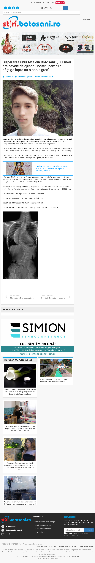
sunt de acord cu (76, 534)
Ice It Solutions (41, 532)
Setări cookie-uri (73, 556)
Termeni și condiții (22, 556)
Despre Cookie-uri (58, 556)
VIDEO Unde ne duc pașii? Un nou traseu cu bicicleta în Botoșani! (53, 380)
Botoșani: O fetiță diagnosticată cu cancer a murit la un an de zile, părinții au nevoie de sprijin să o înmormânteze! (20, 392)
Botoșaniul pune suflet (45, 77)
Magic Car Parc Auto (43, 525)
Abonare (89, 530)
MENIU (88, 19)
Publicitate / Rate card (68, 546)
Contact (54, 546)
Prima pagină (44, 546)
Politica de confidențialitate (76, 534)
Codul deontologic (86, 546)
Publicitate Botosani (43, 529)
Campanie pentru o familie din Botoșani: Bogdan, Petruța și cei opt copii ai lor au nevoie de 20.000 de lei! (20, 429)
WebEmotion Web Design (45, 522)
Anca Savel (9, 77)
